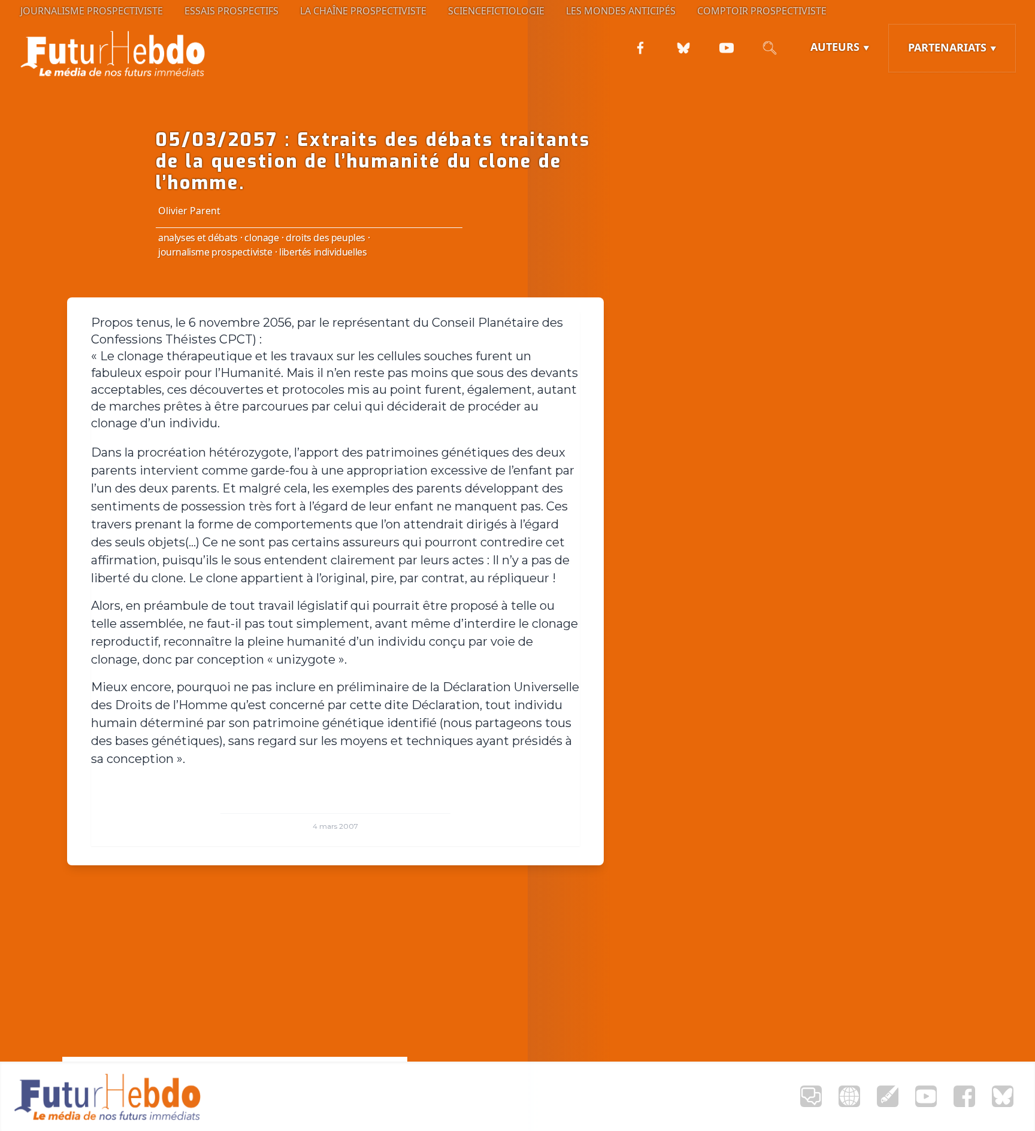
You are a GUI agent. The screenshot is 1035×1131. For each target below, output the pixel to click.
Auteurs (835, 46)
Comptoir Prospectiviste (762, 10)
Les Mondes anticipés (621, 10)
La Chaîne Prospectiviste (363, 10)
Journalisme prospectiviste (91, 10)
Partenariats (947, 47)
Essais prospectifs (231, 10)
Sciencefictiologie (496, 10)
